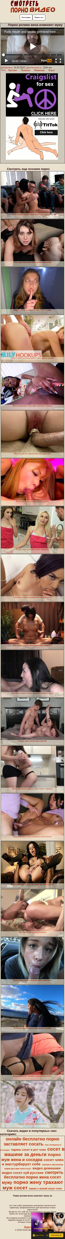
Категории (26, 17)
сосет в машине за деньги (34, 1152)
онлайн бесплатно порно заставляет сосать (31, 1141)
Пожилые (39, 70)
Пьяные (25, 70)
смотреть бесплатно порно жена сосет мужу (32, 1177)
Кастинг (12, 70)
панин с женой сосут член (45, 1188)
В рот (52, 70)
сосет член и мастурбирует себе (33, 1162)
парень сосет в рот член (28, 1149)
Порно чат (38, 17)
